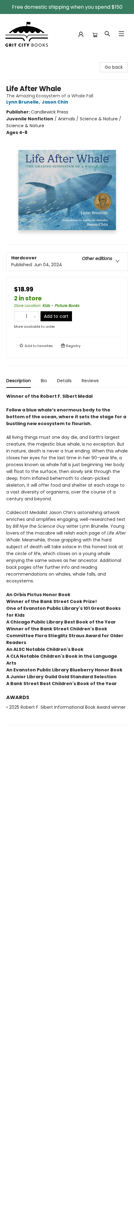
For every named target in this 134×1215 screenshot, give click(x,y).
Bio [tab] (44, 381)
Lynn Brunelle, (23, 102)
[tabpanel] (67, 559)
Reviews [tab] (90, 381)
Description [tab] (18, 381)
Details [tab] (64, 381)
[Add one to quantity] (35, 316)
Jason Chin (55, 102)
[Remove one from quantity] (18, 316)
